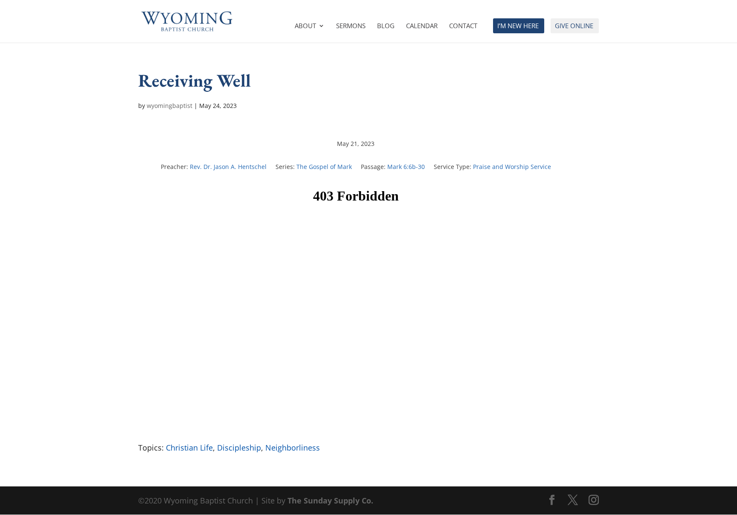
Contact (463, 26)
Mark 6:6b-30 (406, 167)
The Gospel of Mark (324, 167)
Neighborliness (292, 447)
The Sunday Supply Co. (330, 500)
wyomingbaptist (169, 106)
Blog (386, 26)
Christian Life (189, 447)
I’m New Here (518, 26)
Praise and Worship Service (512, 167)
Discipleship (239, 447)
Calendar (422, 26)
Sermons (351, 26)
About (305, 26)
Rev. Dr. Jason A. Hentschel (228, 167)
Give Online (574, 26)
